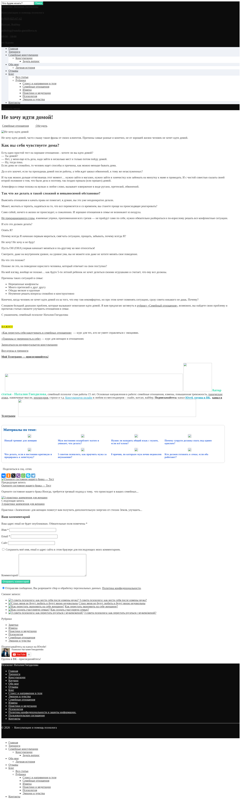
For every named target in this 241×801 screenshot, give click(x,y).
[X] (13, 475)
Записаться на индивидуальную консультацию (29, 344)
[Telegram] (33, 475)
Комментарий (9, 575)
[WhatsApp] (23, 475)
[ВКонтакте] (3, 475)
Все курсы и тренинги (14, 350)
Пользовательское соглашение (26, 715)
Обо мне (13, 64)
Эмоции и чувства (34, 99)
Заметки (13, 624)
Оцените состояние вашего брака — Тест (26, 485)
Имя (5, 529)
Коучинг (13, 680)
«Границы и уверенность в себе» (21, 338)
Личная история (25, 67)
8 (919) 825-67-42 (11, 18)
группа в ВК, (202, 397)
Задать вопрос (31, 61)
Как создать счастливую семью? (69, 609)
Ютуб (189, 397)
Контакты (14, 102)
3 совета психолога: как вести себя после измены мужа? (113, 600)
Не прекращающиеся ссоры (18, 218)
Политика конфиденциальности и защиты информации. (42, 712)
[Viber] (18, 475)
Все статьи (22, 77)
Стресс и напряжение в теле (39, 83)
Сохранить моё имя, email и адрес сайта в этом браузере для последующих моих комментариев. (63, 549)
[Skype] (28, 475)
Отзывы (13, 70)
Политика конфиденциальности (121, 588)
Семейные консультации (23, 54)
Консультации (24, 58)
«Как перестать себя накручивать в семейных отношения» (36, 332)
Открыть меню (10, 108)
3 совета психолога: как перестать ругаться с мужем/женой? (120, 612)
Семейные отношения (36, 86)
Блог (11, 73)
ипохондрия (41, 397)
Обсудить (41, 125)
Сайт (4, 542)
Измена (27, 89)
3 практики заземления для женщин (23, 503)
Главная (13, 48)
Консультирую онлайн (78, 397)
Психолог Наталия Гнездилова (19, 6)
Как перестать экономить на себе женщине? (91, 606)
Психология (30, 96)
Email (5, 536)
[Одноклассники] (8, 475)
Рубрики (21, 80)
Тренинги (14, 51)
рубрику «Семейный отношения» (157, 305)
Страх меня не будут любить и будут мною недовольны (112, 603)
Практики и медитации (37, 92)
